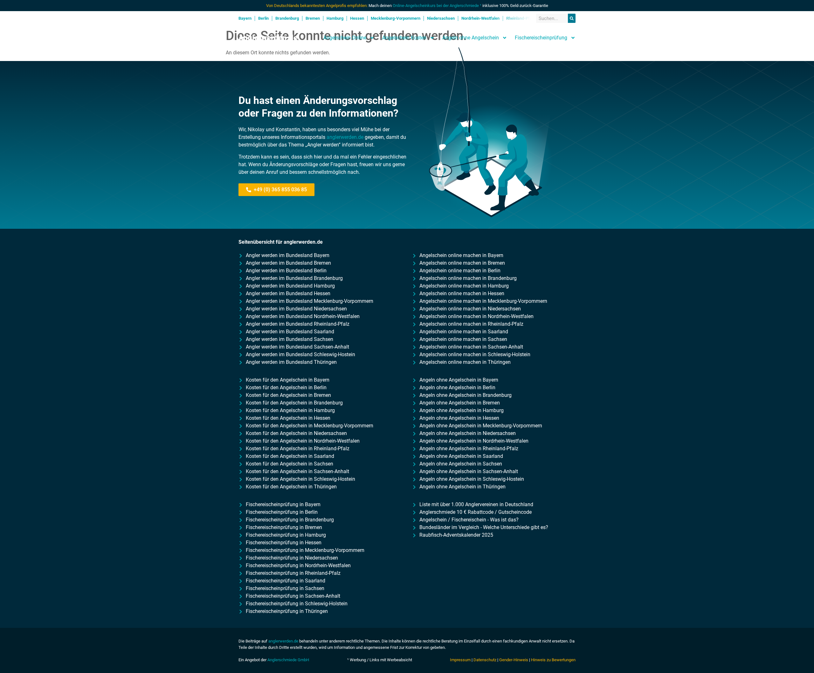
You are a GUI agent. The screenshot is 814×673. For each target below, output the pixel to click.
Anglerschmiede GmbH (288, 659)
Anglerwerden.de (268, 37)
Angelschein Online (344, 38)
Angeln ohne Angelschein (470, 38)
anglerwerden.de (345, 137)
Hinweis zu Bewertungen (553, 659)
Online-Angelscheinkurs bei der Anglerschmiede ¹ (437, 5)
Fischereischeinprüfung (541, 38)
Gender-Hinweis (513, 659)
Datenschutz (484, 659)
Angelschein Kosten (404, 38)
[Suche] (572, 18)
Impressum (460, 659)
